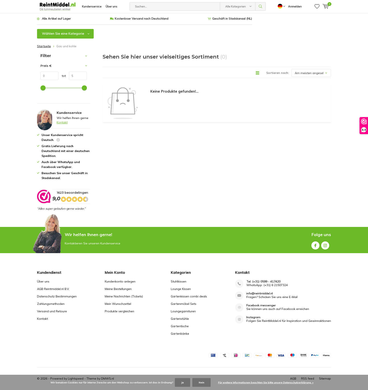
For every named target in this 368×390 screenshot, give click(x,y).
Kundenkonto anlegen (120, 281)
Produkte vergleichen (119, 311)
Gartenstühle (180, 319)
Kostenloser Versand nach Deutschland (141, 18)
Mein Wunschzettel (118, 304)
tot (62, 76)
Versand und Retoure (52, 311)
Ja (182, 382)
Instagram (325, 245)
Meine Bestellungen (118, 289)
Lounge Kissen (181, 289)
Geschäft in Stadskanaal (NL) (232, 18)
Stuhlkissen (178, 281)
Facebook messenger (261, 305)
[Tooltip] (58, 140)
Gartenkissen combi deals (189, 296)
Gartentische (180, 326)
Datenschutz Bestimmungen (57, 296)
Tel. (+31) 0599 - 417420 (263, 281)
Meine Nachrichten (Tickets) (124, 296)
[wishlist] (317, 6)
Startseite (44, 46)
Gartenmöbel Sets (183, 304)
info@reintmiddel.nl (259, 293)
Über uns (111, 6)
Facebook (315, 245)
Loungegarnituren (183, 311)
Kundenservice (92, 6)
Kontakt (62, 122)
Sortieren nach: (277, 73)
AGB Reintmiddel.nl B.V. (53, 289)
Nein (201, 382)
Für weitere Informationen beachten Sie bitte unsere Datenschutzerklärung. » (265, 382)
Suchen (261, 6)
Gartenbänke (180, 334)
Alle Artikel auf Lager (56, 18)
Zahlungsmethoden (51, 304)
